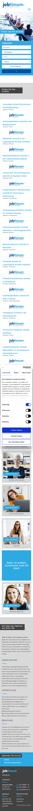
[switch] (28, 410)
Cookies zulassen (16, 430)
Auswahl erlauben (16, 436)
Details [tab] (16, 372)
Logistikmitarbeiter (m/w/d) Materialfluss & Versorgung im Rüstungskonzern (16, 350)
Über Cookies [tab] (26, 372)
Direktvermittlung (15, 66)
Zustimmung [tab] (6, 372)
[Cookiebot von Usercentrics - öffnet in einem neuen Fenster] (23, 367)
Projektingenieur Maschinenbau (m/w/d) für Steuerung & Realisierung (16, 193)
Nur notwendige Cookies (16, 442)
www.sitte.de (6, 775)
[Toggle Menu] (29, 9)
